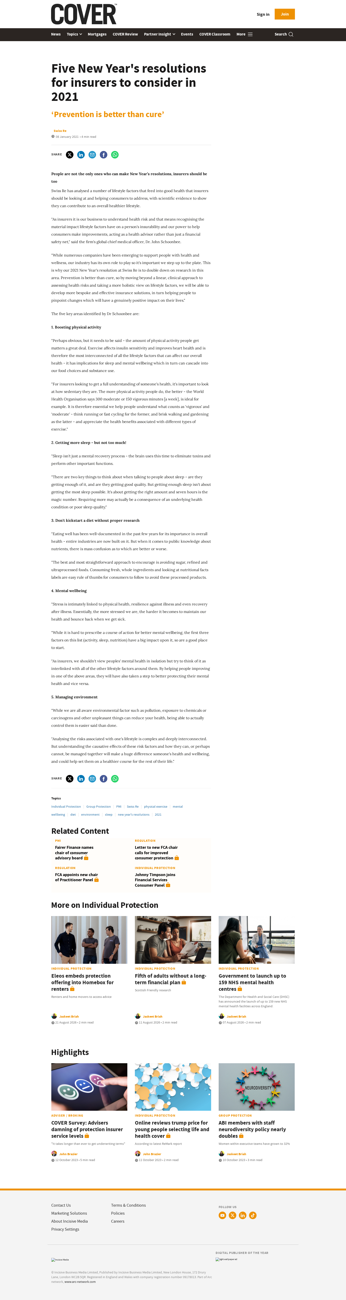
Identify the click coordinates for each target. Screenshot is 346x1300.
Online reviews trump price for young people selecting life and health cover (172, 1129)
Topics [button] (73, 34)
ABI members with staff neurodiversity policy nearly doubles (252, 1129)
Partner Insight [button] (158, 34)
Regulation (145, 840)
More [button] (241, 34)
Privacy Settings (65, 1229)
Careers (118, 1221)
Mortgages (97, 34)
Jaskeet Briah (69, 1016)
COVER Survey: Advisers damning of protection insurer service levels (87, 1129)
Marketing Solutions (69, 1213)
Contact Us (61, 1205)
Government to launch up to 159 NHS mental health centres (252, 982)
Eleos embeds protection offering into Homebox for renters (82, 982)
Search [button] (281, 34)
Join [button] (285, 14)
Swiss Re (133, 806)
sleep (109, 814)
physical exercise (155, 806)
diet (73, 814)
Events (187, 34)
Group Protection (98, 806)
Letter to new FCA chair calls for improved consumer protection (156, 853)
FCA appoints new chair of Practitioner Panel (76, 877)
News (56, 34)
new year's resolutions (133, 814)
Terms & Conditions (128, 1205)
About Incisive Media (69, 1221)
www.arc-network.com (80, 1282)
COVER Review (125, 34)
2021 (158, 814)
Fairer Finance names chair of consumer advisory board (74, 853)
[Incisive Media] (60, 1259)
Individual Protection (66, 806)
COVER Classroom (214, 34)
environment (90, 814)
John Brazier (68, 1154)
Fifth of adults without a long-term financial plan (170, 979)
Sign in (263, 14)
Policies (118, 1213)
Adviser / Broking (67, 1115)
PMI (118, 806)
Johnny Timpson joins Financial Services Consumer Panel (155, 880)
